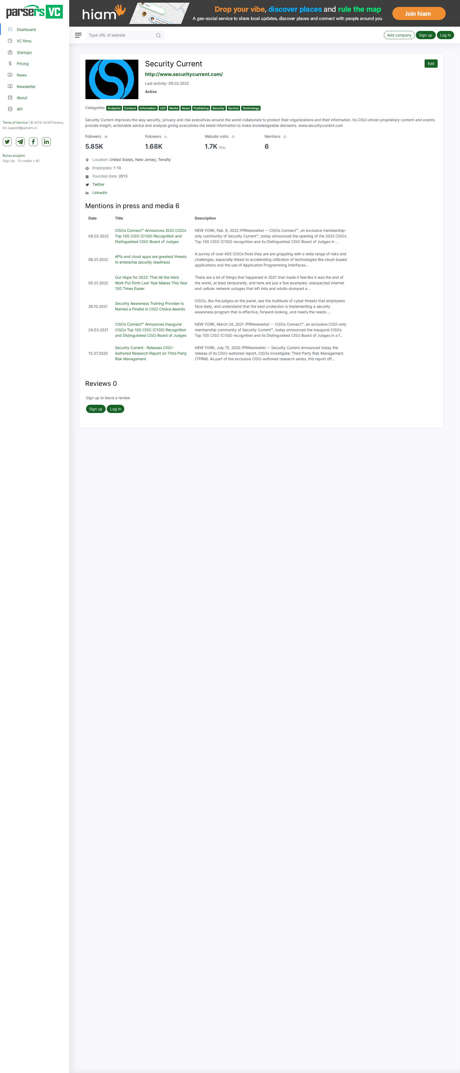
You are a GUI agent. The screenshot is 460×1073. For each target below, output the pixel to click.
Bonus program (14, 155)
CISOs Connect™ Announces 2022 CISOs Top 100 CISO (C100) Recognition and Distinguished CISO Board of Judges (150, 236)
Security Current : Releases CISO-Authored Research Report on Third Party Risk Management (151, 353)
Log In (445, 35)
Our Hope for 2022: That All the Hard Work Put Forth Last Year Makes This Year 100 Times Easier (151, 283)
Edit (431, 63)
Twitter (98, 184)
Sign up (425, 35)
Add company (399, 35)
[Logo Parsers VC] (34, 11)
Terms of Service (15, 122)
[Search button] (158, 35)
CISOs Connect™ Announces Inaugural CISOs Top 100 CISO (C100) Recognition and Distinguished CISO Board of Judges (150, 330)
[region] (34, 536)
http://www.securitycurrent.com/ (184, 74)
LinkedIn (99, 192)
